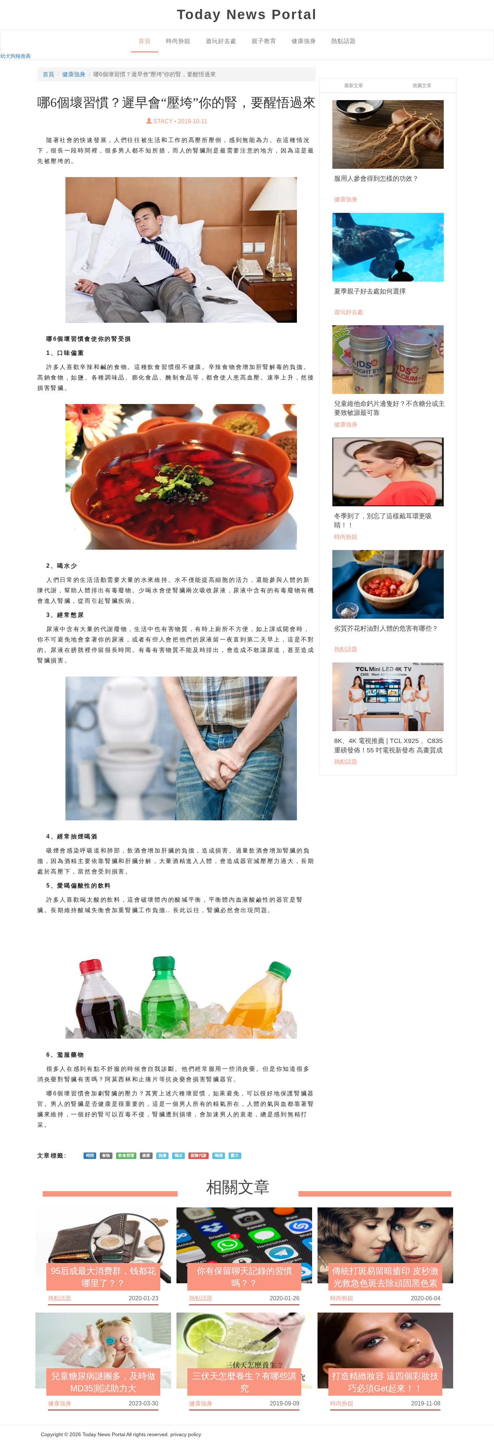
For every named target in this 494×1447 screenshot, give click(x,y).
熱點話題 (343, 41)
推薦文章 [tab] (422, 85)
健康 (146, 1156)
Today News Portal (103, 1434)
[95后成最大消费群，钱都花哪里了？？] (103, 1245)
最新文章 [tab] (353, 85)
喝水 (179, 1156)
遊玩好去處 (221, 41)
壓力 (235, 1156)
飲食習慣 (126, 1156)
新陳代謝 (198, 1156)
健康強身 (303, 41)
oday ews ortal (247, 14)
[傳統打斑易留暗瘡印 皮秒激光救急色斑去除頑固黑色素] (385, 1245)
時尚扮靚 (178, 41)
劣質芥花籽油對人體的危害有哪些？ (386, 628)
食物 (106, 1156)
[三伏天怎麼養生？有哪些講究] (244, 1350)
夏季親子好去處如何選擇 (370, 291)
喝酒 (219, 1156)
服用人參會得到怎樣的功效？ (376, 178)
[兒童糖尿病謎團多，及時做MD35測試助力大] (103, 1350)
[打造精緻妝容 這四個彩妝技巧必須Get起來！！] (385, 1350)
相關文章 (238, 1187)
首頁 (145, 41)
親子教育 (264, 41)
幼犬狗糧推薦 (15, 56)
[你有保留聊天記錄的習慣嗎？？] (244, 1245)
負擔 (162, 1156)
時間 (90, 1156)
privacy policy (185, 1434)
